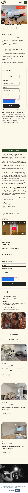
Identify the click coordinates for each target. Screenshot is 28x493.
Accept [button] (17, 490)
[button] (20, 2)
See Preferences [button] (11, 490)
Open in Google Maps (14, 150)
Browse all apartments (14, 339)
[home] (3, 2)
